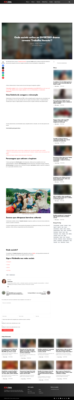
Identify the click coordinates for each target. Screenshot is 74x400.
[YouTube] (60, 398)
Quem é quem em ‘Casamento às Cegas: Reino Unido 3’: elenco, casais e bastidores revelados (64, 372)
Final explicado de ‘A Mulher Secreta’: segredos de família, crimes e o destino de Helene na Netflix (62, 102)
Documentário (69, 230)
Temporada (55, 242)
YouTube (8, 270)
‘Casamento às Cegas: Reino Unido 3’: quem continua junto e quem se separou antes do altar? (27, 372)
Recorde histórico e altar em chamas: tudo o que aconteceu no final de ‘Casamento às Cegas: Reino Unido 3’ (64, 350)
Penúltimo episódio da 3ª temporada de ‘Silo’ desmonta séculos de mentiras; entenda (62, 216)
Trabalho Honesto (22, 61)
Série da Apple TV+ (66, 240)
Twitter (8, 264)
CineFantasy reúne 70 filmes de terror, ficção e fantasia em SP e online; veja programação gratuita (61, 178)
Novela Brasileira (56, 237)
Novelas (61, 237)
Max (62, 235)
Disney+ (65, 230)
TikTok (8, 267)
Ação (62, 227)
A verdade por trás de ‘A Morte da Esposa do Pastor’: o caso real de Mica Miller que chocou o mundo (62, 83)
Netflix (33, 253)
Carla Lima (32, 43)
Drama (64, 232)
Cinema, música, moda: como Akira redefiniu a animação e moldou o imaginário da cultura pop (61, 121)
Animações (66, 225)
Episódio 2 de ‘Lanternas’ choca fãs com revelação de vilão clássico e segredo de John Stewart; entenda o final (46, 373)
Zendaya (67, 242)
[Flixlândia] (8, 2)
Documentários (56, 232)
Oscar (64, 237)
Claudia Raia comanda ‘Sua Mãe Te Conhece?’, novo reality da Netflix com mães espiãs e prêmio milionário (10, 372)
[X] (56, 398)
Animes (70, 225)
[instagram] (58, 398)
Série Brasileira (60, 240)
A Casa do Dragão (56, 225)
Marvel (59, 235)
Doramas (60, 232)
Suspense (55, 240)
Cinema (65, 227)
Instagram (9, 261)
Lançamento (55, 235)
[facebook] (54, 398)
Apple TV (55, 227)
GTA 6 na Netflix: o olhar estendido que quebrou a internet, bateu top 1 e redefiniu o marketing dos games (62, 197)
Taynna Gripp (23, 358)
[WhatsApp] (62, 398)
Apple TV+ (59, 227)
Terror (59, 242)
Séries (71, 240)
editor (67, 232)
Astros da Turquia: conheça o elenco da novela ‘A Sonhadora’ (19, 155)
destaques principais (57, 230)
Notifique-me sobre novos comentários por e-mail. (11, 323)
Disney (62, 230)
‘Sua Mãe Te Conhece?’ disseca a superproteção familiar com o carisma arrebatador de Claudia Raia (61, 139)
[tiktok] (64, 398)
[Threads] (66, 398)
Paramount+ (68, 237)
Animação (61, 225)
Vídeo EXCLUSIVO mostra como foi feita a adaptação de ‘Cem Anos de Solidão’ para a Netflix (26, 150)
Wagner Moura (63, 242)
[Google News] (68, 398)
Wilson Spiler (57, 86)
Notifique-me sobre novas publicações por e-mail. (11, 327)
